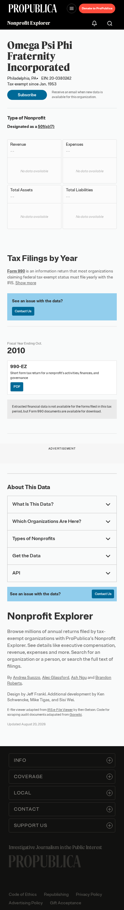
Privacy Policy (89, 894)
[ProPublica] (33, 8)
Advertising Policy (26, 902)
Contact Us (23, 311)
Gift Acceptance (65, 902)
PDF (17, 386)
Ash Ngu (79, 677)
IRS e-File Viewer (60, 710)
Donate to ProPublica (97, 8)
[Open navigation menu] (71, 8)
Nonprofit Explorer (28, 23)
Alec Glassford (55, 677)
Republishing (56, 894)
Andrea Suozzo (26, 677)
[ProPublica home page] (45, 861)
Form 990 (16, 271)
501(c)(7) (46, 126)
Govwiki (76, 714)
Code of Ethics (23, 894)
